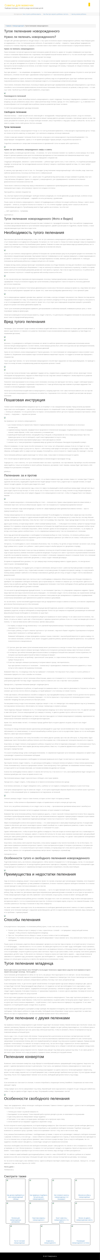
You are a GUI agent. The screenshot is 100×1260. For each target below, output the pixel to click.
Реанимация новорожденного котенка (80, 1242)
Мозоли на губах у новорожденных (84, 1196)
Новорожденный (18, 26)
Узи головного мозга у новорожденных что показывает (61, 1197)
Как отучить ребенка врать (32, 14)
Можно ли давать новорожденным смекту (84, 1219)
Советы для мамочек (19, 5)
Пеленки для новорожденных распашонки (15, 1220)
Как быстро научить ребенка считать (55, 14)
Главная (8, 26)
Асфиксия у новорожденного (50, 1242)
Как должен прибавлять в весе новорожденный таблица (15, 1197)
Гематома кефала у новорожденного (38, 1219)
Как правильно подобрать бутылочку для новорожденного (38, 1197)
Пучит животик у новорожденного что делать (61, 1220)
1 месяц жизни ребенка (78, 14)
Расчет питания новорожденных (19, 1242)
